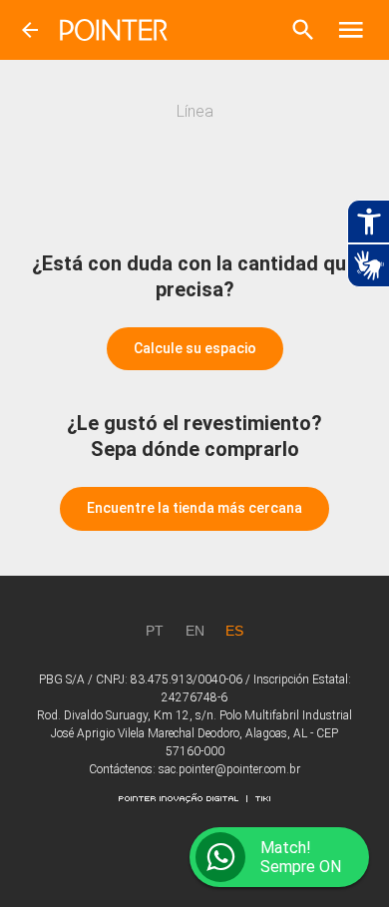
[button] (303, 30)
